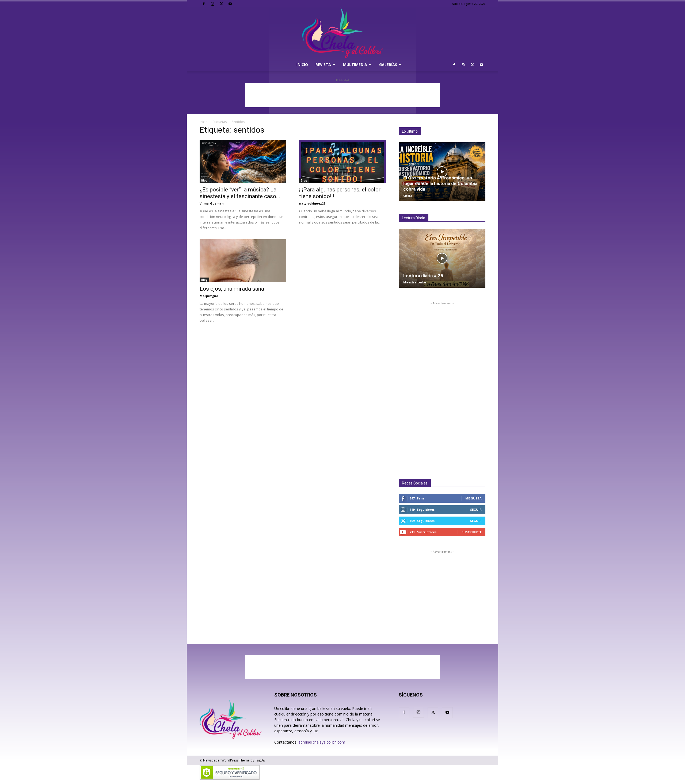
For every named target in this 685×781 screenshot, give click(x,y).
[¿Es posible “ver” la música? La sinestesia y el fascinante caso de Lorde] (243, 161)
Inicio (302, 64)
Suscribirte (472, 532)
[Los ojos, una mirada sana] (243, 260)
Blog (204, 180)
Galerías (388, 64)
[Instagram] (212, 3)
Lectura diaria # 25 (423, 275)
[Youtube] (230, 3)
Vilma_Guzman (212, 203)
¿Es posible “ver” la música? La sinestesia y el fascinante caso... (240, 192)
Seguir (476, 509)
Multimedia (355, 64)
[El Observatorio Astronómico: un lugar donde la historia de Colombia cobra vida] (442, 171)
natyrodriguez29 (312, 203)
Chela (407, 196)
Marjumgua (209, 296)
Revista (323, 64)
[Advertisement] (342, 95)
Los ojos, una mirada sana (232, 289)
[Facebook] (204, 3)
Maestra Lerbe (414, 282)
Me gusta (473, 498)
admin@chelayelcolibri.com (321, 742)
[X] (221, 3)
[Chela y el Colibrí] (342, 32)
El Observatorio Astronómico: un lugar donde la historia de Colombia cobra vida (440, 183)
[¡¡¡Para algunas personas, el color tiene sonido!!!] (342, 161)
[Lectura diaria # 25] (442, 258)
